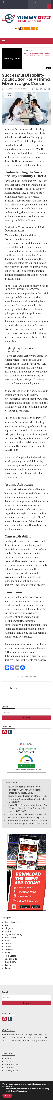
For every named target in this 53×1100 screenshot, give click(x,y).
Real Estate (10, 955)
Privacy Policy (11, 1070)
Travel (8, 965)
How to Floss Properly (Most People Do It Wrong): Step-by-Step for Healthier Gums (27, 808)
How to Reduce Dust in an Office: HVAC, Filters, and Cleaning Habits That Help (27, 797)
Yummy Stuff (12, 1034)
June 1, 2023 (8, 89)
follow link (34, 521)
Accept (7, 1096)
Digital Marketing (13, 934)
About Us (9, 1061)
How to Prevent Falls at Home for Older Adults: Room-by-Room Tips (37, 54)
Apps (7, 925)
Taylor (13, 687)
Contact (9, 1067)
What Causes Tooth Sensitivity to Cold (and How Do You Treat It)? (26, 816)
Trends (8, 968)
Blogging (9, 928)
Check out (20, 561)
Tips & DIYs (10, 962)
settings (23, 1091)
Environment (11, 937)
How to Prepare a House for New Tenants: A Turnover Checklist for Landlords (24, 789)
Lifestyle (9, 949)
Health (8, 943)
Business (9, 931)
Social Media (11, 958)
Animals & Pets (12, 922)
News (7, 952)
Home (8, 946)
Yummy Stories (21, 89)
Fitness (8, 940)
